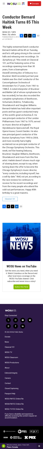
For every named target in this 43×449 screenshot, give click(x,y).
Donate (35, 4)
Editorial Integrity (11, 373)
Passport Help (10, 394)
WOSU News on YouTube (21, 266)
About (7, 368)
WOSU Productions (12, 363)
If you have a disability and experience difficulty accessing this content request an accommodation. (21, 416)
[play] (3, 446)
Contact (8, 383)
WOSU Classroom (11, 357)
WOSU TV (8, 352)
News (7, 342)
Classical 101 (10, 347)
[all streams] (40, 446)
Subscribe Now (21, 286)
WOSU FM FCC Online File (14, 399)
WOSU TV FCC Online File (14, 409)
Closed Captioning (11, 388)
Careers (8, 378)
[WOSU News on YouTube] (21, 242)
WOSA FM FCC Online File (14, 404)
